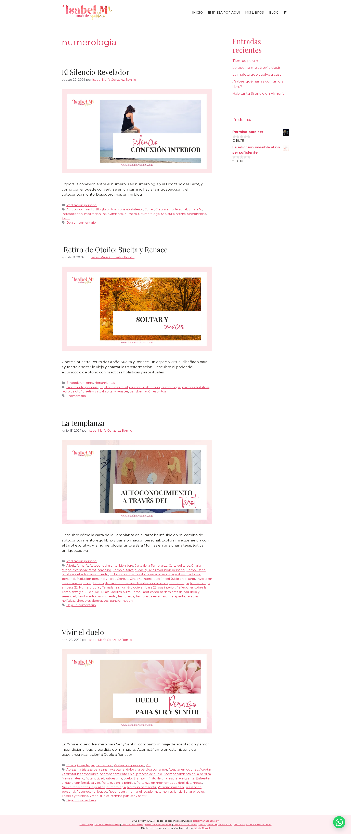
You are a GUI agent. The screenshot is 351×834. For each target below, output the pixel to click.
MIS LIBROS (254, 12)
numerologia (150, 214)
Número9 (131, 214)
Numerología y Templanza (99, 587)
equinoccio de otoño (144, 387)
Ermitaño (195, 209)
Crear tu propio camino (94, 765)
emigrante (186, 778)
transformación (121, 600)
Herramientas (105, 383)
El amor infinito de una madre (155, 778)
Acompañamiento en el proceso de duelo (131, 774)
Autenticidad (95, 778)
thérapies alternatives (92, 600)
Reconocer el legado (91, 791)
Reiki (98, 592)
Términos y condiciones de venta (253, 824)
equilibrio (178, 574)
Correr (149, 209)
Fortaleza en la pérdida (118, 783)
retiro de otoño (73, 391)
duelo (128, 778)
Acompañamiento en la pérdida (187, 774)
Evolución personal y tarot (96, 579)
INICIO (197, 12)
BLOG (273, 12)
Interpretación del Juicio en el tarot (169, 579)
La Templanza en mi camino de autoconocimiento (130, 583)
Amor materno (73, 778)
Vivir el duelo (83, 632)
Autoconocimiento (80, 209)
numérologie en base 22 (138, 587)
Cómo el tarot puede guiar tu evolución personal (149, 570)
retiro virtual (95, 391)
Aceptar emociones (183, 769)
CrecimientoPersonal (171, 209)
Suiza (127, 592)
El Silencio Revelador (95, 72)
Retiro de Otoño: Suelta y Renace (115, 249)
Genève (122, 579)
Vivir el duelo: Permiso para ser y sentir (118, 796)
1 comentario (76, 396)
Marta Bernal (202, 828)
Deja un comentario (81, 222)
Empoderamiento (79, 383)
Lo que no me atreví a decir (256, 67)
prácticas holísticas (195, 387)
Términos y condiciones (158, 824)
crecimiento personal (82, 387)
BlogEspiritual (106, 209)
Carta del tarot (179, 565)
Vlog (149, 765)
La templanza (83, 423)
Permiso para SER (171, 787)
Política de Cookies (132, 824)
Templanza (126, 596)
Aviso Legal (86, 824)
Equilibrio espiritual (114, 387)
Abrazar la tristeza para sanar (87, 769)
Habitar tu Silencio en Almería (258, 93)
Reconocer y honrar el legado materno (138, 791)
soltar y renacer (116, 391)
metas (197, 783)
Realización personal (81, 205)
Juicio (87, 583)
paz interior (166, 587)
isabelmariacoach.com (206, 820)
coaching (104, 570)
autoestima (113, 778)
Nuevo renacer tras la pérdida (83, 787)
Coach (71, 765)
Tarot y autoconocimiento (96, 596)
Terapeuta (177, 596)
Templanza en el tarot (152, 596)
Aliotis (70, 565)
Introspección (72, 214)
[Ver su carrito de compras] (285, 12)
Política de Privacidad (107, 824)
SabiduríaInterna (173, 214)
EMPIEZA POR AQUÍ (224, 12)
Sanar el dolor (194, 791)
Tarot (66, 218)
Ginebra (135, 579)
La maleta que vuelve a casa (257, 74)
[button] (339, 822)
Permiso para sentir (141, 787)
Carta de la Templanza (150, 565)
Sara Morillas (112, 592)
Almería (82, 565)
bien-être (126, 565)
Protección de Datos (185, 824)
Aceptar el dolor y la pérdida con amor (138, 769)
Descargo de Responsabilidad (215, 824)
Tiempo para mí (246, 61)
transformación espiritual (148, 391)
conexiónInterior (130, 209)
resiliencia (175, 791)
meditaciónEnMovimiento (103, 214)
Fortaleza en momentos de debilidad (163, 783)
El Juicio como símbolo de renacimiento (140, 574)
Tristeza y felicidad (75, 796)
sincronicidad (196, 214)
